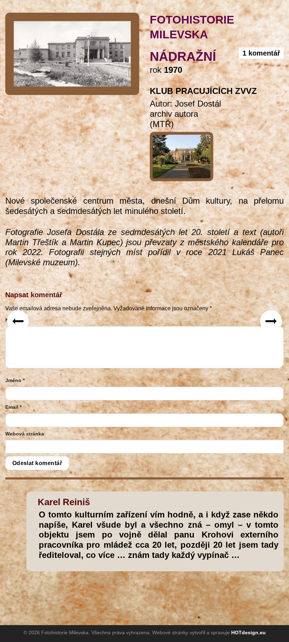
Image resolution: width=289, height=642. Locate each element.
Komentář (17, 320)
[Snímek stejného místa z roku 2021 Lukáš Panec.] (181, 153)
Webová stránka (24, 434)
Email (13, 407)
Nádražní (183, 56)
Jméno (15, 380)
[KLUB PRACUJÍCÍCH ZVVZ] (72, 53)
